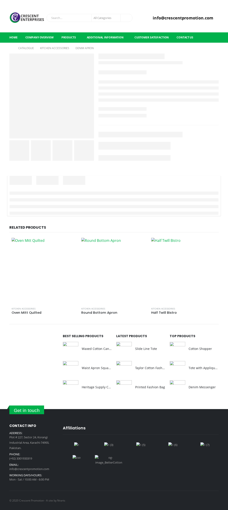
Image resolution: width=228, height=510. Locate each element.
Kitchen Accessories (23, 308)
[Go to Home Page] (10, 48)
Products (68, 37)
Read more (69, 245)
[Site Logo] (26, 18)
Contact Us (185, 37)
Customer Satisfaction (151, 37)
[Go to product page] (44, 270)
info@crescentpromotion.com (29, 469)
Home (13, 37)
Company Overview (39, 37)
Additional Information (105, 37)
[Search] (126, 18)
